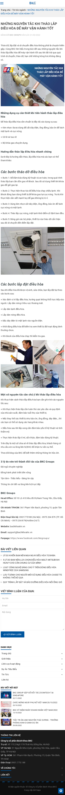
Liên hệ (5, 680)
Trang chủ (6, 653)
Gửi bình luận (13, 634)
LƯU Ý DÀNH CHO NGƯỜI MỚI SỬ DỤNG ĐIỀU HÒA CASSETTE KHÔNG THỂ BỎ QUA (32, 576)
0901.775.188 (18, 762)
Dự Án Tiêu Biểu (9, 669)
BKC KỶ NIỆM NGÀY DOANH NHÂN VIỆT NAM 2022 (35, 710)
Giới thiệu (6, 659)
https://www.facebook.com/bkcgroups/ (30, 538)
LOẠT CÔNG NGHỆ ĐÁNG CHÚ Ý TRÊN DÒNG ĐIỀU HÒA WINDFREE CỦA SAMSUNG (29, 569)
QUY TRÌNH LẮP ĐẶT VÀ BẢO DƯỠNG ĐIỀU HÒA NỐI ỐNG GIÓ (32, 582)
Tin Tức (5, 674)
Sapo (38, 790)
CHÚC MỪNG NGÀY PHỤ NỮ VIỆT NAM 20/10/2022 (35, 702)
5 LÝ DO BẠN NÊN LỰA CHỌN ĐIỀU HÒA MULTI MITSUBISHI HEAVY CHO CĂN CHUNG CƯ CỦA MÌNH (31, 561)
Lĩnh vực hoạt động (11, 664)
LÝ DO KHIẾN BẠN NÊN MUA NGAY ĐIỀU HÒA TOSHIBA (29, 555)
